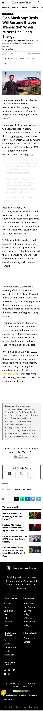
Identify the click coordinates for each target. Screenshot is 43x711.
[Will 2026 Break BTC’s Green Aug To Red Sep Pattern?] (35, 515)
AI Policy (28, 618)
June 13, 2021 (12, 200)
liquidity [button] (29, 154)
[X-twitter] (5, 670)
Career (27, 641)
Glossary (8, 621)
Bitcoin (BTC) (17, 489)
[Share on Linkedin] (27, 499)
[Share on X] (16, 499)
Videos (7, 618)
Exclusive (8, 607)
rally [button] (26, 366)
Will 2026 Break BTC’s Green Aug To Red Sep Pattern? (12, 516)
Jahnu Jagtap (7, 49)
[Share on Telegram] (32, 499)
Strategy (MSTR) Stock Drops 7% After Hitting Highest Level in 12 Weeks (13, 528)
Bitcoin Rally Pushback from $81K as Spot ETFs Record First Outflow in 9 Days (13, 551)
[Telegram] (14, 670)
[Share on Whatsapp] (22, 499)
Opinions (8, 610)
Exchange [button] (7, 233)
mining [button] (25, 107)
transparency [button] (13, 312)
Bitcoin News (8, 14)
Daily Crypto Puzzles (21, 468)
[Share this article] (4, 63)
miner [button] (12, 344)
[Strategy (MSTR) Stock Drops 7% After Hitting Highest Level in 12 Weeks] (35, 527)
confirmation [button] (16, 136)
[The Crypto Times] (21, 2)
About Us (28, 603)
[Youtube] (5, 674)
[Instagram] (9, 674)
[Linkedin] (9, 670)
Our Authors (30, 607)
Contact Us (29, 638)
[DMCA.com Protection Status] (21, 690)
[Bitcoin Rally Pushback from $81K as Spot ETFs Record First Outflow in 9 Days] (35, 549)
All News (8, 603)
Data (6, 625)
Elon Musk (27, 489)
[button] (4, 2)
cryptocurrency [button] (30, 312)
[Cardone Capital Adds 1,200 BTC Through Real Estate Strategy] (35, 538)
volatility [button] (8, 427)
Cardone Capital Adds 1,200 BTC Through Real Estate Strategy (14, 539)
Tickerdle (8, 640)
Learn (6, 614)
